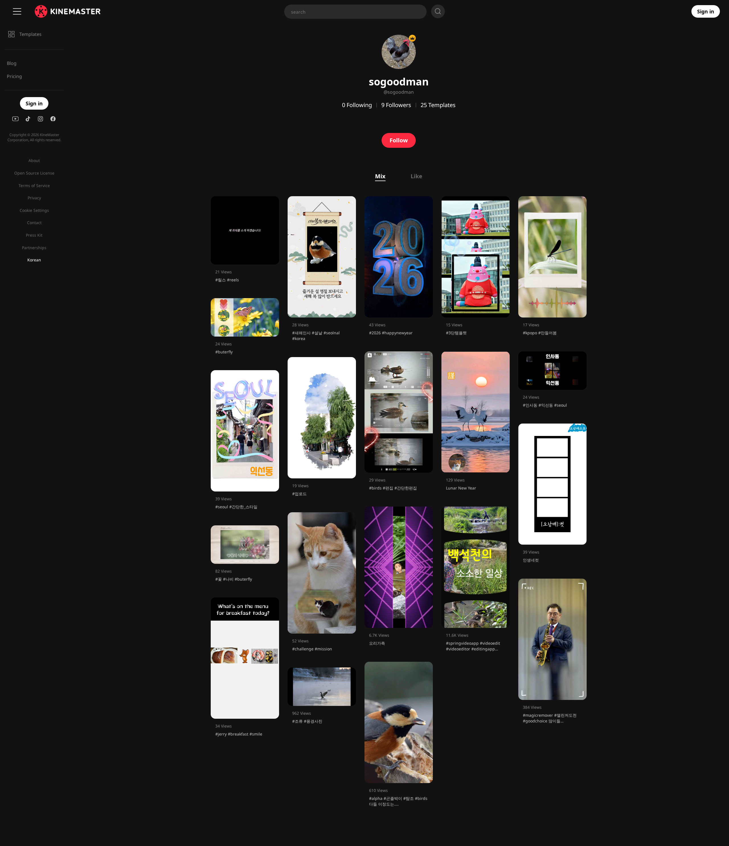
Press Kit (34, 235)
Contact (34, 222)
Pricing (14, 76)
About (34, 160)
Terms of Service (34, 185)
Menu (17, 11)
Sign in (705, 11)
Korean (34, 260)
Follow (399, 140)
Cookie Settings (34, 210)
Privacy (34, 197)
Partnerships (34, 247)
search (438, 11)
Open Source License (34, 173)
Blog (12, 63)
